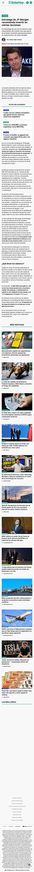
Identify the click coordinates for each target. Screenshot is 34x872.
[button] (3, 2)
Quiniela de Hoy (17, 814)
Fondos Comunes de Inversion (17, 806)
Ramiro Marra (6, 481)
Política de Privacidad (17, 820)
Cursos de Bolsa (17, 812)
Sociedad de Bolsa (17, 809)
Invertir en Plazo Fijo (17, 800)
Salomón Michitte (7, 542)
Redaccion (5, 357)
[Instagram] (31, 2)
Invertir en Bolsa (17, 798)
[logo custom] (17, 2)
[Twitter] (27, 2)
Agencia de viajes (17, 817)
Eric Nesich (5, 419)
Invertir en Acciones (17, 803)
